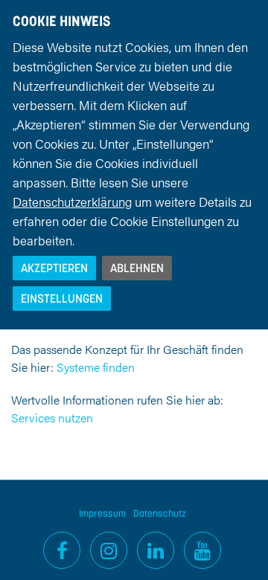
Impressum (102, 513)
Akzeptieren (54, 267)
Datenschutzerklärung (72, 201)
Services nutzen (52, 417)
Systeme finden (96, 367)
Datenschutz (159, 513)
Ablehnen (137, 267)
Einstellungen (62, 298)
